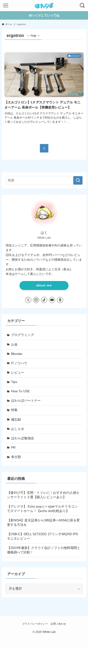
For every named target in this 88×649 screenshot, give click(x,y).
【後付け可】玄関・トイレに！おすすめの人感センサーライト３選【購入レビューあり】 (43, 495)
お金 (14, 344)
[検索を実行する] (78, 180)
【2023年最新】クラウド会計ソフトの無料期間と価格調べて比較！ (43, 550)
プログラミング (22, 335)
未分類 (16, 457)
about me (44, 285)
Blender (17, 354)
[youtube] (52, 300)
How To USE (20, 391)
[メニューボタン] (5, 5)
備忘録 (16, 419)
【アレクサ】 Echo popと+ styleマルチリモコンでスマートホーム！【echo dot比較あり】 (42, 509)
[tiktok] (44, 300)
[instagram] (36, 300)
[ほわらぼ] (44, 5)
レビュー (17, 372)
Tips (14, 382)
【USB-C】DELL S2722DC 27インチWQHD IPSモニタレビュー (42, 536)
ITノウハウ (19, 363)
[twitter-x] (28, 300)
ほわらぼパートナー (26, 400)
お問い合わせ (58, 623)
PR (13, 447)
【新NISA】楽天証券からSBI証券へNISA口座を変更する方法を (43, 522)
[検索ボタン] (82, 5)
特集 (14, 410)
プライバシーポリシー (35, 623)
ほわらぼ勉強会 (22, 438)
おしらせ (17, 429)
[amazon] (60, 300)
